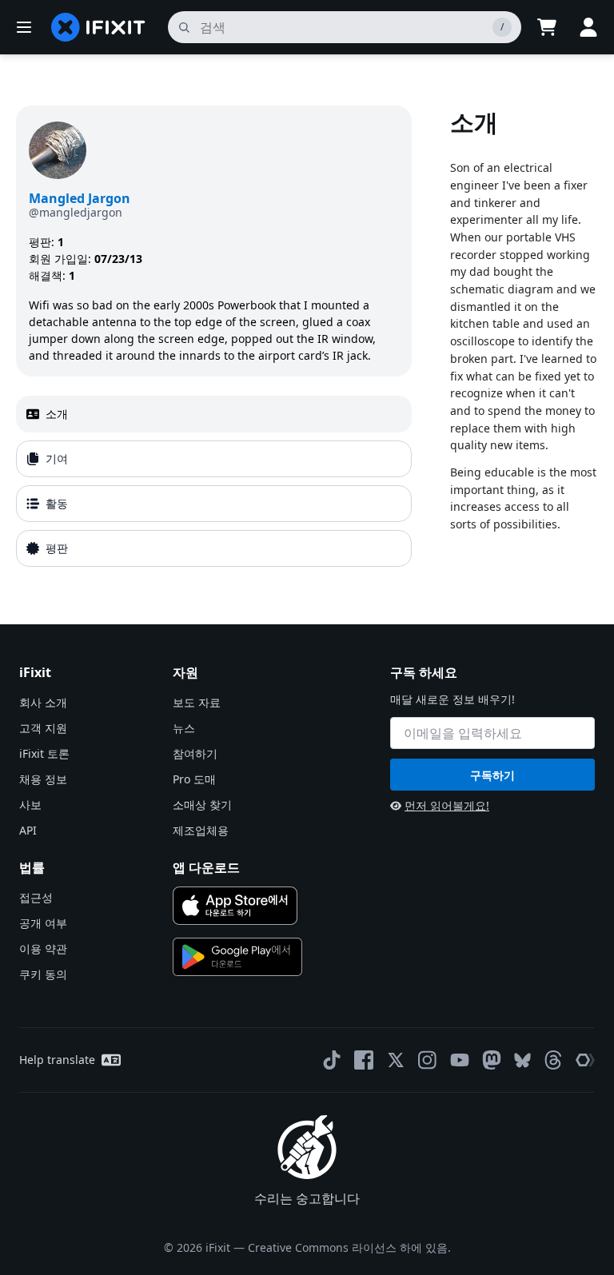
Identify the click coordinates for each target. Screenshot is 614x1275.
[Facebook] (363, 1060)
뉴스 (184, 727)
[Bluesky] (522, 1060)
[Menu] (24, 27)
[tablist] (214, 481)
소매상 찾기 (202, 804)
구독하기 (492, 775)
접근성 (36, 897)
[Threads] (553, 1060)
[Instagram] (427, 1060)
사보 (30, 804)
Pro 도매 (194, 779)
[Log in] (588, 27)
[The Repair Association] (585, 1060)
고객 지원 (43, 727)
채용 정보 (43, 779)
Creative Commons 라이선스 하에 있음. (349, 1247)
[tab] (214, 414)
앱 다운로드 (206, 867)
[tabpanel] (524, 339)
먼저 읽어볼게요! (447, 805)
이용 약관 (43, 948)
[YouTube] (459, 1060)
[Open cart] (547, 27)
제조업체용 (201, 830)
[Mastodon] (491, 1060)
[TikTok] (331, 1060)
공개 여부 (43, 922)
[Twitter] (395, 1060)
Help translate (57, 1059)
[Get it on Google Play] (237, 957)
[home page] (98, 27)
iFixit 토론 (44, 753)
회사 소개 (43, 702)
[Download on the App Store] (235, 906)
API (28, 830)
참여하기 (195, 753)
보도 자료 (197, 702)
